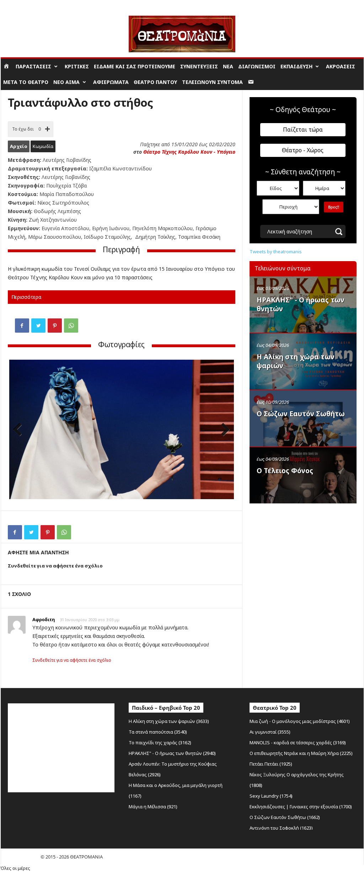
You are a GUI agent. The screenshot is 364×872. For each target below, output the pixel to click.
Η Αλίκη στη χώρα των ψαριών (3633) (169, 721)
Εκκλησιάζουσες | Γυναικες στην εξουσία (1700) (301, 806)
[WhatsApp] (71, 325)
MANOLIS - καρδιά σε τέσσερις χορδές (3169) (298, 742)
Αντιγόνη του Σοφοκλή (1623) (281, 828)
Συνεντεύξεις (199, 66)
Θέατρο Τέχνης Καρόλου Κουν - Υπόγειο (189, 151)
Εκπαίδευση (296, 66)
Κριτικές (77, 66)
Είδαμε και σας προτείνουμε (134, 66)
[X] (38, 325)
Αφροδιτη (43, 619)
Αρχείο (18, 146)
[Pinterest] (55, 325)
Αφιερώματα (111, 82)
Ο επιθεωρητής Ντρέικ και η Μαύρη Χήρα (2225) (301, 753)
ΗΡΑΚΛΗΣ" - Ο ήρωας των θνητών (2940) (172, 753)
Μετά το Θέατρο (25, 82)
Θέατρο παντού (155, 82)
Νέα (228, 66)
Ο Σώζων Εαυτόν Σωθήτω (301, 413)
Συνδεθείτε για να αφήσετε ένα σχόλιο (71, 660)
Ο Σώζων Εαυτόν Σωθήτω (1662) (285, 817)
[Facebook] (22, 325)
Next (223, 430)
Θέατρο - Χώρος (302, 150)
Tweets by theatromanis (276, 251)
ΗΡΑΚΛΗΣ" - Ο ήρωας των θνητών (300, 304)
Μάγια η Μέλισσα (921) (153, 806)
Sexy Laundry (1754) (271, 796)
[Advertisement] (303, 552)
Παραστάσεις (33, 66)
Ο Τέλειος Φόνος (285, 470)
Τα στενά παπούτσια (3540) (158, 732)
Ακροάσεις (340, 66)
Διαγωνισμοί (256, 66)
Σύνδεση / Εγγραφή (21, 5)
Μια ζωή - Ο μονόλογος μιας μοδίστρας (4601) (300, 721)
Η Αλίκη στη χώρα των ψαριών (295, 361)
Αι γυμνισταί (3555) (270, 732)
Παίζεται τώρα (303, 129)
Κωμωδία (43, 146)
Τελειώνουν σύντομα (212, 82)
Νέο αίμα (66, 82)
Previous (20, 430)
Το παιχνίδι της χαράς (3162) (160, 742)
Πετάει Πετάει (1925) (271, 764)
